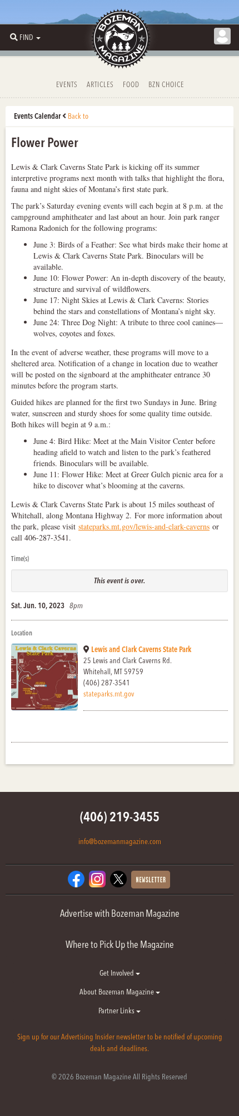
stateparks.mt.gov (108, 694)
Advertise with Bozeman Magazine (120, 913)
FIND (26, 37)
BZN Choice (166, 84)
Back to (78, 116)
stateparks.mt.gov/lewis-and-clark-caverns (144, 526)
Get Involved (117, 973)
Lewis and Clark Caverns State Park (141, 649)
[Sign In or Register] (222, 36)
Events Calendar (37, 116)
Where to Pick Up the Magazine (120, 944)
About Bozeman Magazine (117, 992)
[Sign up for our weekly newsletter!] (150, 879)
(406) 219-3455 (120, 817)
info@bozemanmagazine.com (119, 841)
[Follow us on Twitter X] (118, 878)
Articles (100, 84)
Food (131, 84)
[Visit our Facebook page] (76, 878)
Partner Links (117, 1011)
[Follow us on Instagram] (97, 878)
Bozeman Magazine (119, 39)
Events (67, 84)
